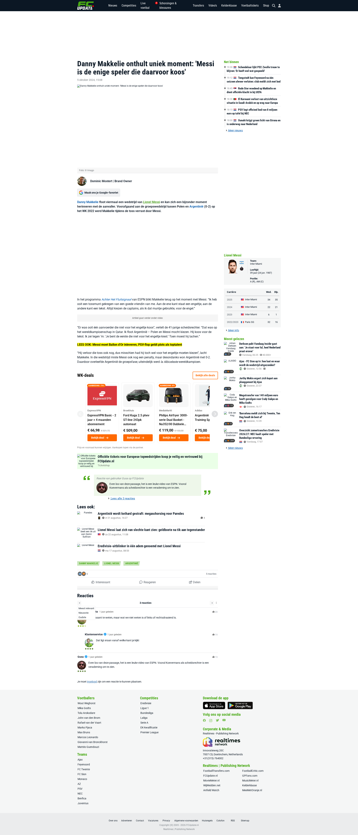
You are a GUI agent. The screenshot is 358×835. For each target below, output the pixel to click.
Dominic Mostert (101, 181)
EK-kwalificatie (148, 727)
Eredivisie (145, 703)
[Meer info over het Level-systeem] (216, 602)
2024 (229, 307)
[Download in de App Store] (214, 705)
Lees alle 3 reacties (122, 498)
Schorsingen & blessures (168, 5)
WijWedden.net (211, 785)
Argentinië (196, 206)
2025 (229, 299)
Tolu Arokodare (86, 712)
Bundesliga (146, 712)
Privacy (166, 820)
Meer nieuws (235, 130)
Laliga (143, 717)
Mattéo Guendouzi (88, 746)
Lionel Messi (151, 202)
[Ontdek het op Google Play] (240, 705)
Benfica (82, 798)
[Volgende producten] (215, 414)
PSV (80, 788)
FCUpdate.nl (210, 775)
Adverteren (126, 820)
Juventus (83, 803)
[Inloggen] (278, 5)
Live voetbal (148, 5)
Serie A (144, 722)
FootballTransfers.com (216, 770)
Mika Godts (84, 708)
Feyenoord (84, 764)
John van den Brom (89, 717)
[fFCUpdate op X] (217, 720)
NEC (80, 793)
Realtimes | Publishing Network (179, 829)
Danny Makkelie (87, 202)
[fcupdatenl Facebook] (204, 720)
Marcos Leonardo (88, 737)
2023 (229, 314)
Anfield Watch (211, 790)
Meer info (233, 330)
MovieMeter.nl (211, 780)
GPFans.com (249, 775)
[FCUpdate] (85, 5)
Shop (266, 5)
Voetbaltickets (250, 5)
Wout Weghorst (86, 703)
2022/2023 (232, 322)
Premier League (149, 732)
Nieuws (112, 5)
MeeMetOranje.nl (252, 790)
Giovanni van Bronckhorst (93, 742)
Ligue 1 (144, 708)
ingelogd (92, 681)
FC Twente (84, 769)
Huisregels (207, 820)
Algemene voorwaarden (186, 820)
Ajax (80, 759)
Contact (140, 820)
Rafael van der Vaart (89, 722)
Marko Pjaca (85, 727)
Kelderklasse (229, 5)
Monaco (82, 779)
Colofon (220, 820)
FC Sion (82, 774)
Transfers (198, 5)
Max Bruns (84, 732)
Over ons (113, 820)
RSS (233, 820)
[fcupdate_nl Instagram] (211, 720)
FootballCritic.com (252, 770)
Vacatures (153, 820)
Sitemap (245, 820)
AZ (79, 783)
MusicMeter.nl (250, 780)
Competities (129, 5)
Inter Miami (256, 263)
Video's (212, 5)
